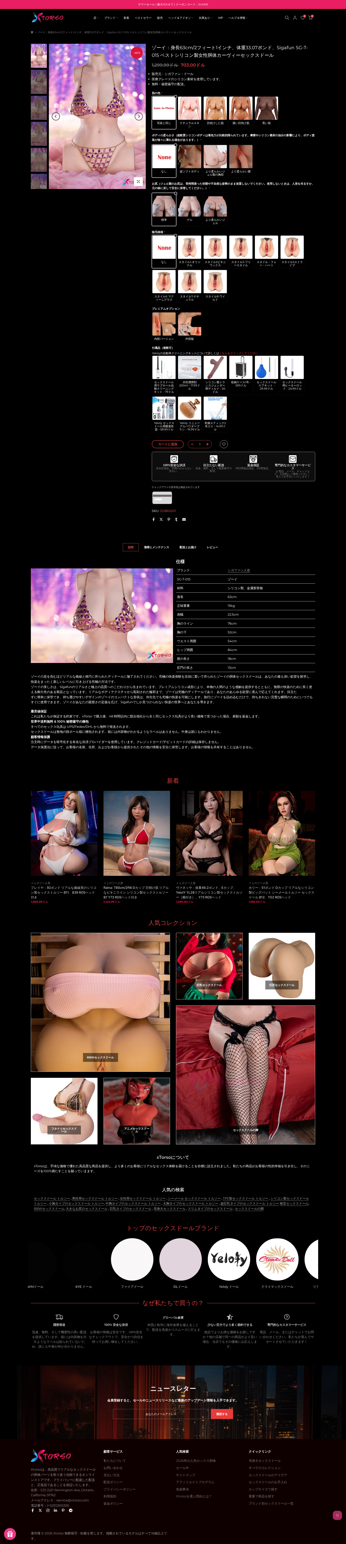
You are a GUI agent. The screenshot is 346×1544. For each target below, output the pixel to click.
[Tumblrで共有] (176, 519)
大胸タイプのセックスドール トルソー (190, 1203)
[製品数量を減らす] (191, 444)
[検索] (287, 18)
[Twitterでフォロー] (40, 1510)
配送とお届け (188, 547)
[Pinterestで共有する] (169, 519)
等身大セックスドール (170, 1209)
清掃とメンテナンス (156, 547)
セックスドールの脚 (249, 1209)
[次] (139, 116)
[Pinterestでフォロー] (63, 1510)
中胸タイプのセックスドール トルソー (133, 1203)
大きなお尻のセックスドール (87, 1209)
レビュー (212, 547)
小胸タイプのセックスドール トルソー (76, 1203)
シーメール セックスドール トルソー (194, 1198)
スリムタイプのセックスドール (210, 1209)
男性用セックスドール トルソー (95, 1198)
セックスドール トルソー (52, 1198)
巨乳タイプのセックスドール (130, 1209)
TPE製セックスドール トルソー (245, 1198)
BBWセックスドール (49, 1209)
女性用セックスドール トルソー (143, 1198)
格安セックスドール (294, 1203)
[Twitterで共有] (161, 519)
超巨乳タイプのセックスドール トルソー (249, 1203)
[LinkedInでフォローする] (55, 1510)
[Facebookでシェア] (153, 519)
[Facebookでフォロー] (32, 1510)
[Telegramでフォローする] (70, 1510)
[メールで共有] (184, 519)
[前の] (56, 116)
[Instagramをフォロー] (48, 1510)
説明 (131, 547)
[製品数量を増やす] (209, 444)
